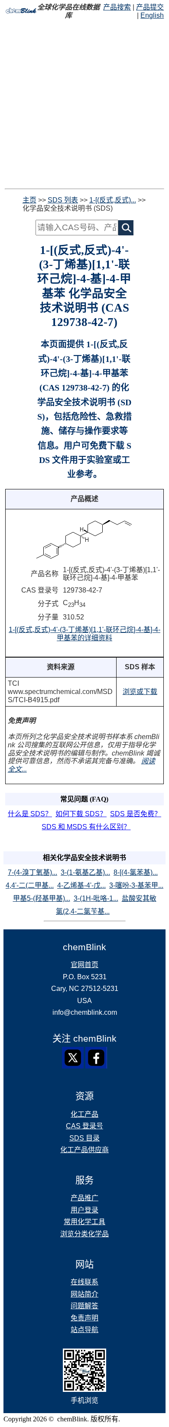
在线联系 (84, 1282)
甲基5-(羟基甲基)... (41, 898)
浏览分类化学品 (84, 1234)
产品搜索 (117, 7)
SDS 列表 (63, 200)
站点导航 (84, 1329)
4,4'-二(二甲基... (30, 885)
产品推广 (84, 1198)
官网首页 (84, 964)
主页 (29, 200)
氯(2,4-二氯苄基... (83, 911)
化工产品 (84, 1114)
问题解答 (84, 1306)
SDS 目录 (84, 1138)
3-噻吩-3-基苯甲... (136, 885)
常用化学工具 (84, 1221)
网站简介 (84, 1294)
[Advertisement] (84, 104)
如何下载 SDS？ (81, 814)
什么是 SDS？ (30, 814)
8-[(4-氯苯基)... (136, 872)
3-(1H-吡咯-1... (96, 898)
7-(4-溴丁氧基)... (32, 872)
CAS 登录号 (84, 1126)
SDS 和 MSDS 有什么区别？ (86, 827)
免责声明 (84, 1318)
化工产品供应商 (84, 1149)
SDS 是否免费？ (135, 814)
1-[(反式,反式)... (112, 200)
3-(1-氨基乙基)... (85, 872)
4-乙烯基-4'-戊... (81, 885)
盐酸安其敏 (139, 898)
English (152, 15)
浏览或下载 (140, 691)
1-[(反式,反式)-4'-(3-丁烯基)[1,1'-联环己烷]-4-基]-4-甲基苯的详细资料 (84, 634)
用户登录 (84, 1210)
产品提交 (150, 7)
